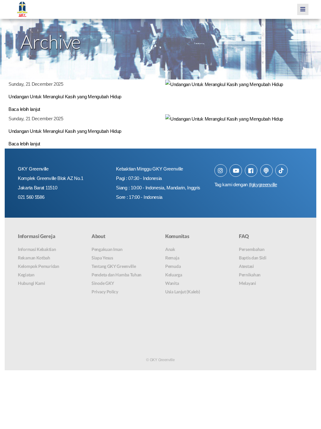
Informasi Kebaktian (37, 249)
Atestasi (246, 266)
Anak (170, 249)
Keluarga (173, 274)
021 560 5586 (31, 197)
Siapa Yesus (102, 257)
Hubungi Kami (31, 283)
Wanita (172, 283)
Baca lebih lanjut (24, 109)
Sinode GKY (103, 283)
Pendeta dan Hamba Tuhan (116, 274)
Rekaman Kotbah (34, 257)
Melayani (247, 283)
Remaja (172, 257)
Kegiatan (26, 274)
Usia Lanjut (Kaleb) (182, 291)
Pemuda (173, 266)
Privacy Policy (105, 291)
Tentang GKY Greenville (114, 266)
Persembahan (252, 249)
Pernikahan (249, 274)
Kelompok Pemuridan (38, 266)
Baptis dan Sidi (252, 257)
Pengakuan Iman (107, 249)
